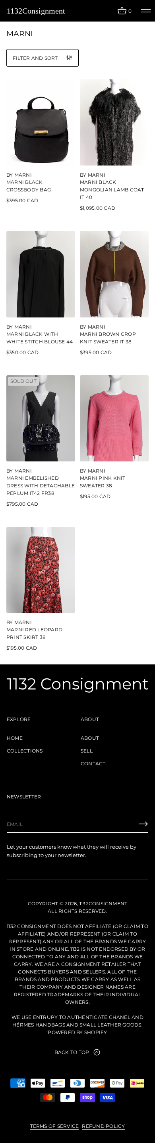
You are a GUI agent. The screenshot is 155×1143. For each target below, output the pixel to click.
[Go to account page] (108, 12)
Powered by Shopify (77, 1032)
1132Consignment (36, 10)
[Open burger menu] (146, 11)
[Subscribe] (143, 824)
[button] (124, 11)
